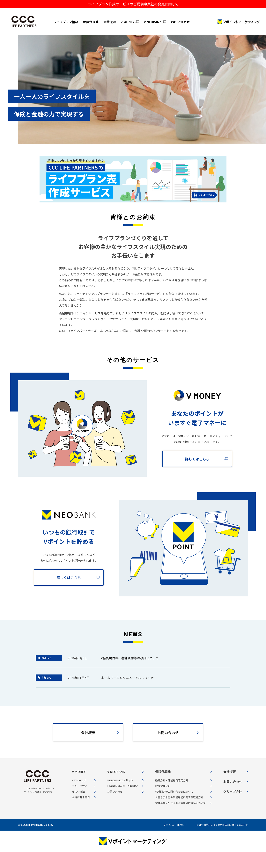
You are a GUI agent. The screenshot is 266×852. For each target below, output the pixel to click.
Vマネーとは (79, 780)
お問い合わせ (180, 21)
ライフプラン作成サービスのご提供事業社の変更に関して (133, 3)
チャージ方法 (79, 786)
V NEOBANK (152, 21)
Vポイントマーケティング (238, 21)
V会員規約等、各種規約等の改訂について (130, 658)
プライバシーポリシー (175, 824)
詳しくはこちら (197, 458)
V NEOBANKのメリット (120, 780)
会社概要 (109, 21)
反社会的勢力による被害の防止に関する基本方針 (222, 824)
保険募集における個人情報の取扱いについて (180, 803)
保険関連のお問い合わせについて (174, 791)
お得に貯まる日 (81, 797)
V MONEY (127, 21)
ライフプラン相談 (65, 21)
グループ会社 (232, 791)
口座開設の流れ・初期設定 (122, 786)
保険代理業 (91, 21)
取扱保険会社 (162, 786)
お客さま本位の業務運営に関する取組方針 (179, 797)
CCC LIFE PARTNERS (23, 21)
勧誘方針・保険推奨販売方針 (171, 780)
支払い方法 (78, 791)
